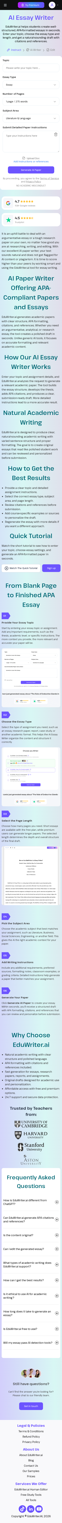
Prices (31, 1476)
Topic (6, 60)
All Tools (31, 1500)
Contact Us (31, 1465)
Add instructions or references (31, 161)
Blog (31, 1460)
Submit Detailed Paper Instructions (25, 127)
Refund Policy (31, 1436)
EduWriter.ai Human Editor (31, 1489)
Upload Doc (33, 158)
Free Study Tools (31, 1495)
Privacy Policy (31, 1442)
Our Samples (31, 1471)
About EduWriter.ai (31, 1455)
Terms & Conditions (31, 1431)
